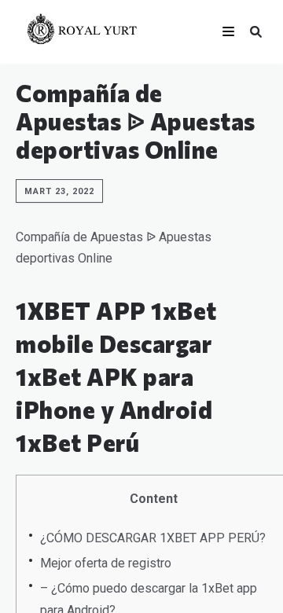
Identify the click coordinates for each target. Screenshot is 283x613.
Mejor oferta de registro (105, 563)
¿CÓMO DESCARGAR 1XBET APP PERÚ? (153, 537)
